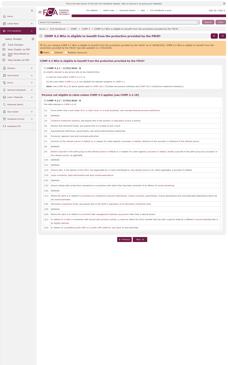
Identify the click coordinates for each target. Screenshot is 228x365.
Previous (126, 239)
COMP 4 (86, 29)
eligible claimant (54, 72)
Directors (55, 141)
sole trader (75, 110)
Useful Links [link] (108, 10)
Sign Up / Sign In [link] (217, 10)
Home (42, 29)
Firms (53, 110)
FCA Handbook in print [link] (161, 10)
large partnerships (76, 175)
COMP (73, 29)
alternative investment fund (138, 204)
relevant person (73, 141)
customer (124, 219)
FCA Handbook (57, 29)
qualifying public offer (76, 228)
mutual (161, 196)
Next (138, 239)
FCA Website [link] (92, 10)
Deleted (58, 52)
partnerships (151, 196)
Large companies (59, 175)
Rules (46, 52)
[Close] (224, 4)
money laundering (165, 185)
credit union (93, 110)
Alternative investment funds (64, 204)
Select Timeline (13, 39)
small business (111, 110)
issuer (118, 228)
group (82, 152)
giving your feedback (152, 4)
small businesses (62, 199)
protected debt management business (99, 214)
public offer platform (101, 228)
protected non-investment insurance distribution (104, 196)
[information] (33, 39)
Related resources (77, 52)
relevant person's (143, 170)
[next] (222, 36)
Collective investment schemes (65, 121)
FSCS (86, 170)
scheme (137, 121)
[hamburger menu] (40, 12)
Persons (54, 170)
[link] (56, 12)
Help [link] (143, 10)
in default (85, 141)
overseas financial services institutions (142, 110)
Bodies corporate (59, 152)
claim (135, 152)
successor (127, 141)
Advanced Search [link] (127, 10)
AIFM (103, 204)
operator (107, 121)
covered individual (202, 219)
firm (82, 110)
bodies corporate (175, 152)
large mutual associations (101, 175)
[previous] (214, 36)
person (72, 72)
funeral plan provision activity (103, 219)
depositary (119, 121)
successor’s (179, 170)
